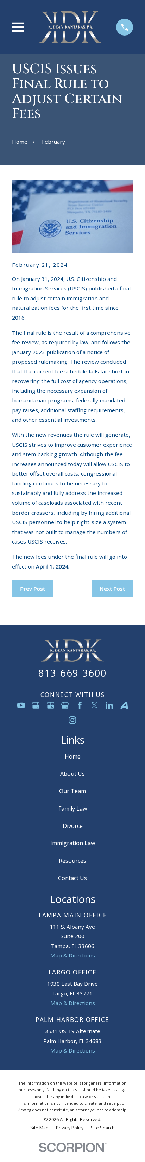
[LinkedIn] (109, 705)
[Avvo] (124, 705)
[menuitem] (39, 1128)
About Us (72, 774)
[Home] (70, 27)
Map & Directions (72, 955)
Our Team (72, 791)
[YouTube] (21, 705)
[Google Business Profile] (35, 705)
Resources (72, 861)
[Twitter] (94, 705)
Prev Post (32, 588)
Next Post (112, 588)
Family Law (72, 808)
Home (73, 756)
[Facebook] (79, 705)
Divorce (73, 826)
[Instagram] (72, 720)
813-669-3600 (72, 672)
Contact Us (72, 878)
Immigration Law (72, 843)
